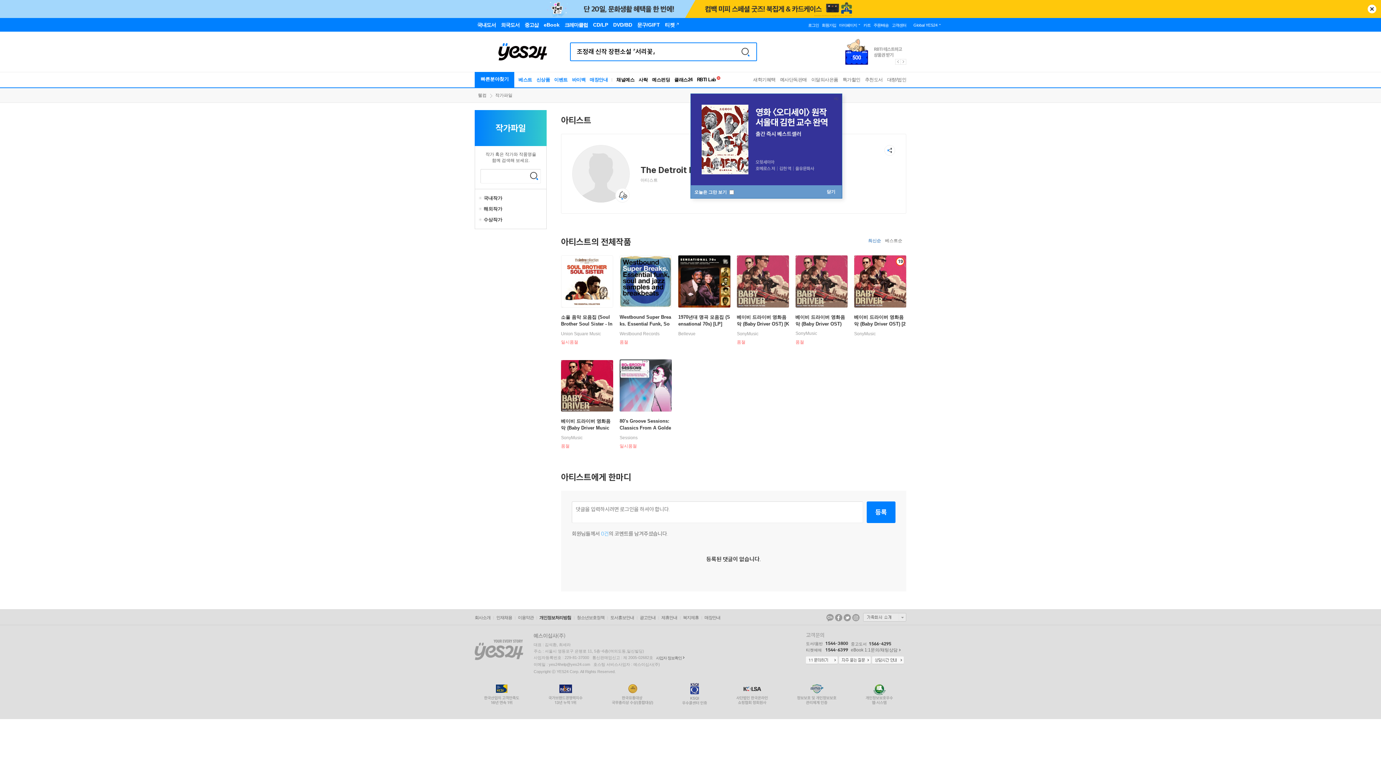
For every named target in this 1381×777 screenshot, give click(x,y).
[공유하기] (890, 150)
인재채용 (504, 617)
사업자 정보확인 (669, 658)
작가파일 (503, 95)
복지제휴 (691, 617)
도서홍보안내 (622, 617)
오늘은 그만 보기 (711, 192)
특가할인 (852, 79)
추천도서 (874, 79)
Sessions (629, 437)
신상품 (543, 79)
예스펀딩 (661, 79)
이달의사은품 (824, 79)
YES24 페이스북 (838, 617)
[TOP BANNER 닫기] (1372, 9)
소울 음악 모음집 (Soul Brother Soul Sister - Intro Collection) (586, 323)
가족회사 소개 (884, 617)
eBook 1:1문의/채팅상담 (874, 650)
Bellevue (687, 333)
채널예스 (625, 79)
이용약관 (526, 617)
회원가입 (829, 25)
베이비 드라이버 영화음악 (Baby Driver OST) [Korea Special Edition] (763, 323)
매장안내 (599, 79)
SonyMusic (747, 333)
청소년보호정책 (591, 617)
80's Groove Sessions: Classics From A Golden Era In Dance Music (645, 427)
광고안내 (648, 617)
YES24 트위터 (847, 617)
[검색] (745, 51)
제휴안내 (669, 617)
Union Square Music (581, 333)
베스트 (525, 79)
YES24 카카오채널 (830, 617)
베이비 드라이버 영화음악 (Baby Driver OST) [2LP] (880, 323)
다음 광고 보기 (904, 61)
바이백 (579, 79)
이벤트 (561, 79)
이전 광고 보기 (897, 61)
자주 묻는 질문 (855, 660)
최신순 (874, 240)
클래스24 (683, 79)
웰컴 (482, 95)
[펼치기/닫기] (481, 198)
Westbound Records (640, 333)
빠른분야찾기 (495, 79)
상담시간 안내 (888, 660)
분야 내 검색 (534, 176)
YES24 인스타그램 (856, 617)
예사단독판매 (793, 79)
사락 (643, 79)
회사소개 (483, 617)
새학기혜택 (764, 79)
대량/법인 (897, 79)
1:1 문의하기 (822, 660)
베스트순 (893, 240)
